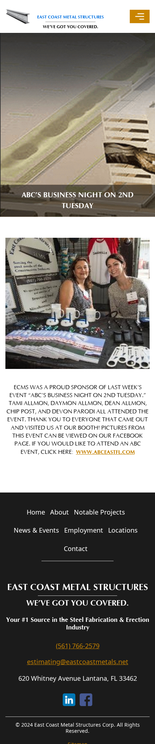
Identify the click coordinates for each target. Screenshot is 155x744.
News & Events (36, 530)
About (59, 512)
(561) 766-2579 (77, 645)
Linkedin (69, 699)
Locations (123, 530)
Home (36, 512)
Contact (76, 548)
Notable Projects (99, 512)
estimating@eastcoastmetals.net (77, 661)
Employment (83, 530)
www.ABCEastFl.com (105, 452)
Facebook (86, 699)
